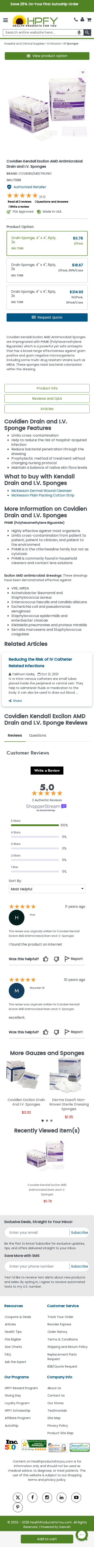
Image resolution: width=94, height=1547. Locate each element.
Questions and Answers (52, 201)
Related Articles (25, 644)
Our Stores (55, 1403)
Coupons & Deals (18, 1317)
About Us (54, 1388)
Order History (57, 1332)
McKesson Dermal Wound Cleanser (42, 490)
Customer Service (63, 1306)
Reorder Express (59, 1324)
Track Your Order (60, 1317)
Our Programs (16, 1377)
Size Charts (13, 1347)
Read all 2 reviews (19, 201)
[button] (47, 56)
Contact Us (56, 1395)
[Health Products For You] (35, 20)
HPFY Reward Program (21, 1388)
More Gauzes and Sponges (47, 1053)
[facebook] (32, 1497)
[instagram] (47, 1497)
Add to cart (47, 1539)
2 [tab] (47, 1120)
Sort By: (15, 880)
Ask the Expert (15, 1362)
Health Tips (13, 1332)
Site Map (54, 1418)
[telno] (76, 19)
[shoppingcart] (89, 19)
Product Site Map (60, 1433)
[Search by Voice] (79, 32)
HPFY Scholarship (17, 1410)
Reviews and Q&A (47, 398)
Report (77, 958)
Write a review (19, 206)
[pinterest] (18, 1507)
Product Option (20, 227)
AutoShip (11, 1425)
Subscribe (79, 1232)
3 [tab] (51, 1120)
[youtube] (76, 1497)
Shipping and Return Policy (67, 1347)
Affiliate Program (18, 1418)
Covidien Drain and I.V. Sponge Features (35, 424)
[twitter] (18, 1497)
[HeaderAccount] (82, 19)
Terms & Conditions (62, 1339)
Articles (47, 408)
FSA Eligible (13, 1339)
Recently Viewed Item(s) (47, 1130)
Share (17, 701)
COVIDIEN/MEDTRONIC (29, 173)
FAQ (8, 1354)
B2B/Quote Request (62, 1366)
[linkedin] (61, 1497)
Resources (13, 1306)
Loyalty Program (17, 1403)
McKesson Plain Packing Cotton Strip (42, 495)
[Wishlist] (82, 72)
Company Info (59, 1377)
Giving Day (13, 1395)
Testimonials (57, 1410)
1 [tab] (42, 1120)
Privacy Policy (57, 1425)
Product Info (47, 388)
